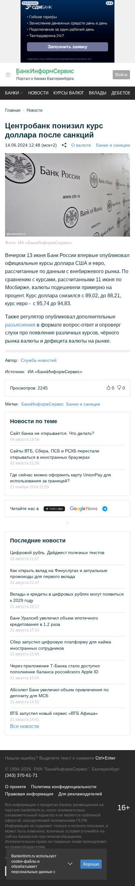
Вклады (97, 93)
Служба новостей (39, 360)
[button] (8, 74)
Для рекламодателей (80, 793)
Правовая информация (29, 793)
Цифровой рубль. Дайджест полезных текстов (57, 552)
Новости (38, 93)
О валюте (81, 145)
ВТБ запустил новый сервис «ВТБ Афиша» (54, 713)
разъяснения (20, 325)
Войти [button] (121, 74)
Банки (12, 93)
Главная (12, 110)
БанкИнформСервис (42, 404)
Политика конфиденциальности (63, 786)
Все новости (24, 726)
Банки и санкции (113, 145)
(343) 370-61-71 (21, 775)
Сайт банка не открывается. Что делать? (52, 433)
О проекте (15, 786)
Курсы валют (68, 93)
